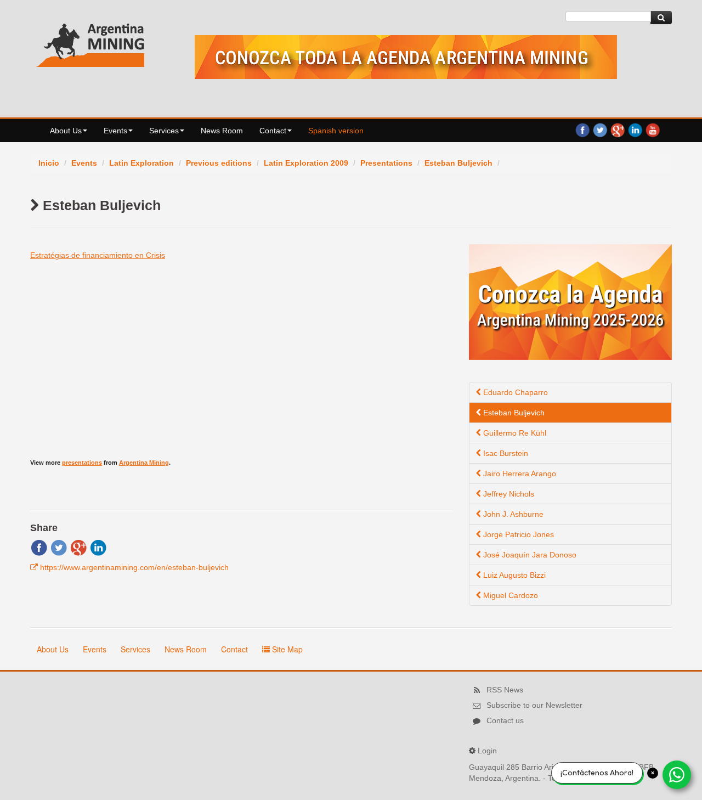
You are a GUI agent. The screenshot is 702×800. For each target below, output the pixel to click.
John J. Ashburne (512, 514)
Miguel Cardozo (509, 595)
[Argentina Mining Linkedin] (635, 129)
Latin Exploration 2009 (306, 163)
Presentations (386, 163)
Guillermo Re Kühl (513, 433)
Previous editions (219, 163)
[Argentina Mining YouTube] (652, 129)
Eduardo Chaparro (514, 392)
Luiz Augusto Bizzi (513, 575)
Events (115, 130)
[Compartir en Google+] (78, 547)
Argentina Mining (144, 462)
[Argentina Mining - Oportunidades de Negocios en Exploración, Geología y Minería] (90, 42)
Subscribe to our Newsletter (534, 705)
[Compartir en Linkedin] (98, 547)
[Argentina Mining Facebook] (582, 129)
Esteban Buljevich (458, 163)
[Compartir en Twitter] (58, 547)
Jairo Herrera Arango (518, 473)
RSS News (504, 689)
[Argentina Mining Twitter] (600, 129)
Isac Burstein (504, 453)
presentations (82, 462)
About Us (66, 130)
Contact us (505, 720)
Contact (272, 130)
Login (487, 750)
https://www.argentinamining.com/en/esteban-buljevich (134, 567)
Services (164, 130)
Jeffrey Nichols (507, 493)
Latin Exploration (141, 163)
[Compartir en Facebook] (39, 547)
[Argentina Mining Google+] (617, 129)
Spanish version (336, 130)
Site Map (286, 649)
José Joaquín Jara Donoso (528, 554)
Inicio (48, 163)
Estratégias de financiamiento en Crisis (97, 255)
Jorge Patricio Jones (517, 534)
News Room (222, 130)
